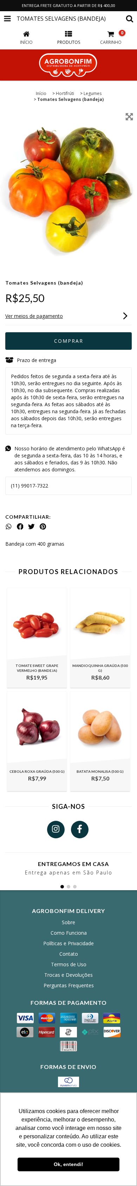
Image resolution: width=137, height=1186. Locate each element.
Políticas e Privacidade (68, 943)
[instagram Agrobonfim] (56, 829)
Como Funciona (69, 932)
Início (41, 93)
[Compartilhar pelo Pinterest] (43, 526)
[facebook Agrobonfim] (80, 829)
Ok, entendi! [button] (68, 1164)
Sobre (68, 922)
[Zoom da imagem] (129, 117)
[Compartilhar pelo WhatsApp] (8, 526)
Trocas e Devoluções (68, 975)
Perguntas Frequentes (69, 985)
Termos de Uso (68, 964)
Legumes (93, 93)
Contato (68, 953)
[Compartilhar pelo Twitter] (31, 526)
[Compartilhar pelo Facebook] (20, 526)
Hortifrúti (65, 93)
